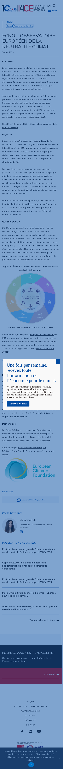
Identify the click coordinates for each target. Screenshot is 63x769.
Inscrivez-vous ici (18, 403)
